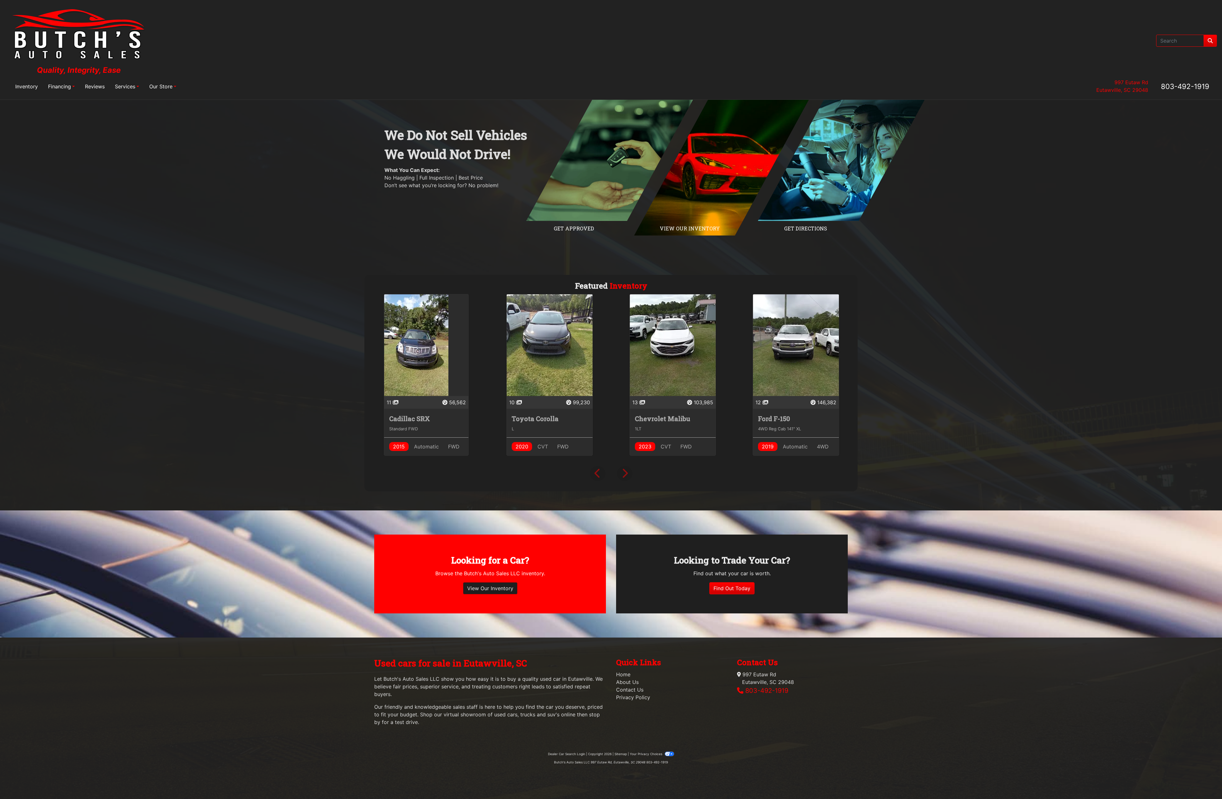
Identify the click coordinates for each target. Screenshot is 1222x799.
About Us (627, 682)
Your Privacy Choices (646, 754)
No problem (482, 185)
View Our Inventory (490, 588)
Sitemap (621, 754)
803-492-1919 (1185, 86)
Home (623, 674)
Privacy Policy (633, 697)
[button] (597, 473)
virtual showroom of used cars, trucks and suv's (501, 714)
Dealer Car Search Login (566, 754)
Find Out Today (731, 588)
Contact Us (629, 689)
